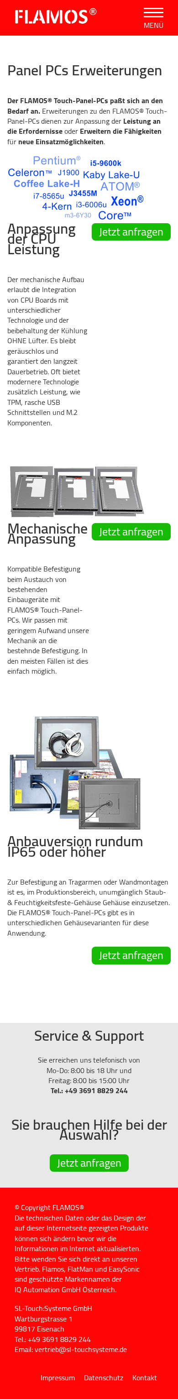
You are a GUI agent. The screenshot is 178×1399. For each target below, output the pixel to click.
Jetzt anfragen (131, 232)
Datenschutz (103, 1377)
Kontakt (144, 1377)
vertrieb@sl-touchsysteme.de (81, 1349)
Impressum (58, 1377)
